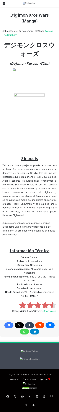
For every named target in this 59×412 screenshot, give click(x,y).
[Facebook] (8, 325)
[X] (19, 325)
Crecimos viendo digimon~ (35, 379)
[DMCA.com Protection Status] (29, 389)
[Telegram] (34, 331)
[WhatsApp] (24, 331)
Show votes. (50, 311)
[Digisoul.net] (29, 3)
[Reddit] (39, 325)
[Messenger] (50, 325)
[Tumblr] (29, 325)
